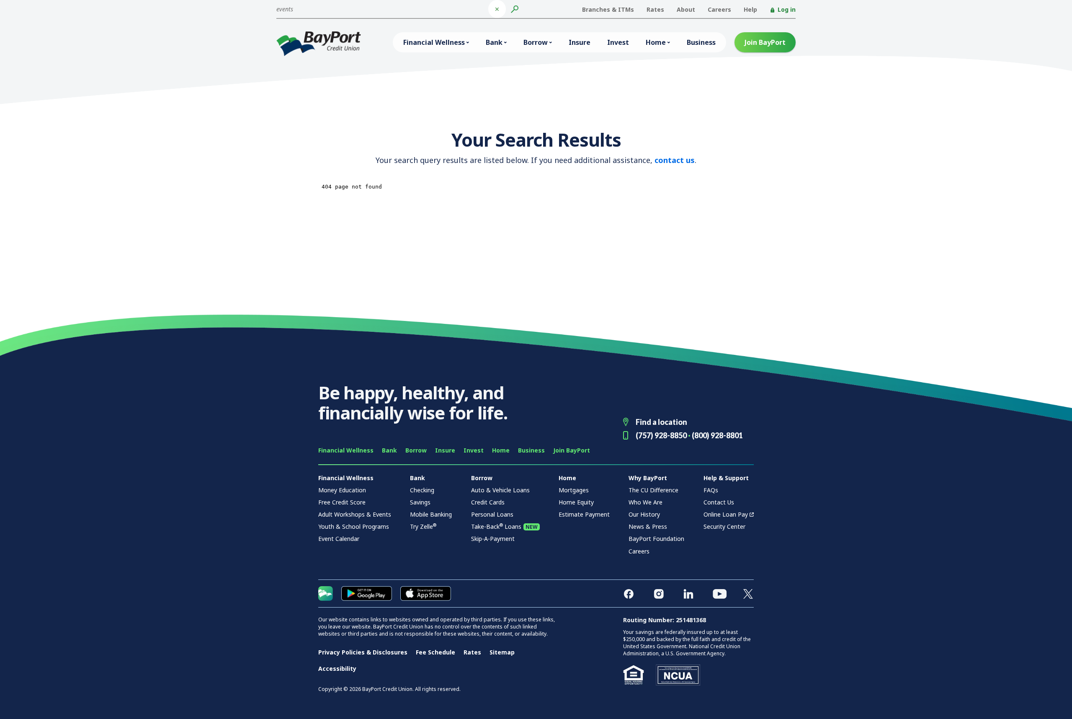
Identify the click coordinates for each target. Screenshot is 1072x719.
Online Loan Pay (726, 514)
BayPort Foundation (656, 539)
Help (750, 9)
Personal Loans (492, 514)
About (686, 9)
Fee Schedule (435, 652)
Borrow (535, 42)
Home (656, 42)
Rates (655, 9)
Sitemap (502, 652)
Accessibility (337, 668)
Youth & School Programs (353, 526)
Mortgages (574, 490)
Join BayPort (765, 42)
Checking (422, 490)
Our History (644, 514)
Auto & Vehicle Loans (500, 490)
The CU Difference (653, 490)
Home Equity (576, 502)
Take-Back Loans (496, 526)
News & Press (648, 526)
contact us (675, 160)
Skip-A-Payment (493, 539)
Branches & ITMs (608, 9)
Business (701, 42)
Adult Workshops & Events (354, 514)
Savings (420, 502)
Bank (494, 42)
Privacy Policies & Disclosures (362, 652)
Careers (719, 9)
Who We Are (645, 502)
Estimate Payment (584, 514)
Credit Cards (488, 502)
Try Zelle (423, 526)
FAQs (711, 490)
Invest (618, 42)
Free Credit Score (342, 502)
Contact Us (719, 502)
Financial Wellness (434, 42)
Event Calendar (338, 539)
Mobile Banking (431, 514)
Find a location (661, 422)
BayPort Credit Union (318, 43)
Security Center (724, 526)
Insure (579, 42)
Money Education (342, 490)
